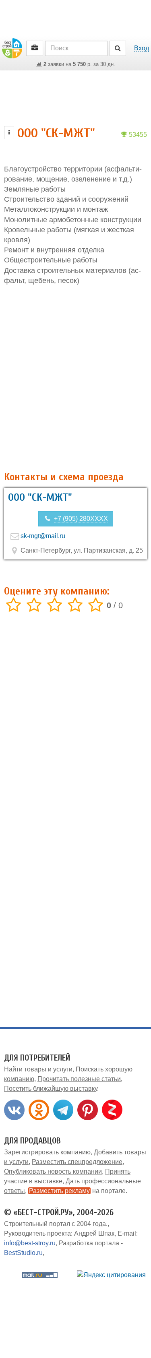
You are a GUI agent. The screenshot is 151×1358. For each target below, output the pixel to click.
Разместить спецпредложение (77, 1161)
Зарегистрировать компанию (47, 1152)
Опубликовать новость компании (53, 1171)
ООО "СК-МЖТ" (40, 497)
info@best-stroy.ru (30, 1243)
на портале (77, 1190)
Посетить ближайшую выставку (50, 1088)
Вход (141, 48)
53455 (137, 134)
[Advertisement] (75, 378)
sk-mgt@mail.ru (43, 535)
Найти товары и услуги (38, 1069)
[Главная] (12, 47)
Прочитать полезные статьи (79, 1078)
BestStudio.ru (23, 1252)
